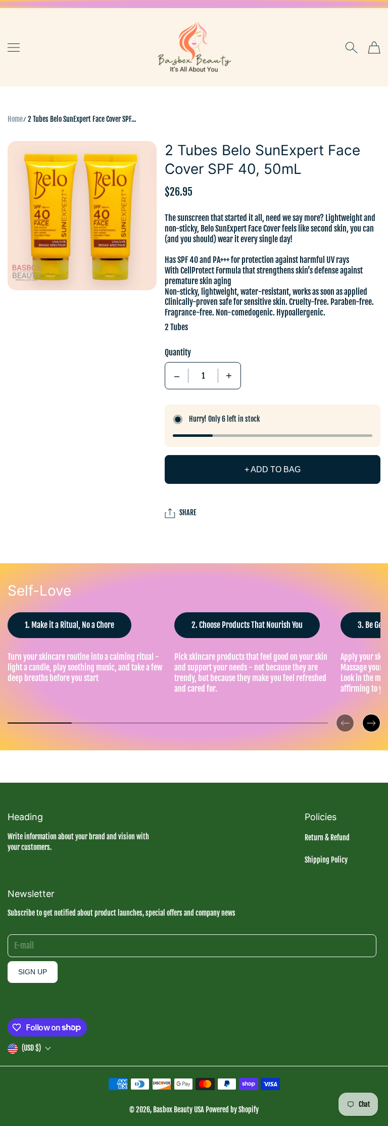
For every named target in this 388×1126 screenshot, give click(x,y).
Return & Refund (327, 837)
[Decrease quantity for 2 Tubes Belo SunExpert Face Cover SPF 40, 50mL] (176, 376)
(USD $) (31, 1048)
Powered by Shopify (232, 1109)
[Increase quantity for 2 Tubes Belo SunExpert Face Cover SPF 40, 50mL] (228, 376)
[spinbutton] (203, 376)
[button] (345, 715)
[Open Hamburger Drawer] (14, 47)
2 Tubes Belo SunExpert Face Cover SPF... (82, 119)
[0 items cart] (374, 47)
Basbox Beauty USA (178, 1109)
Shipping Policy (326, 859)
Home (15, 119)
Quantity (178, 352)
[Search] (351, 47)
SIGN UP (32, 972)
